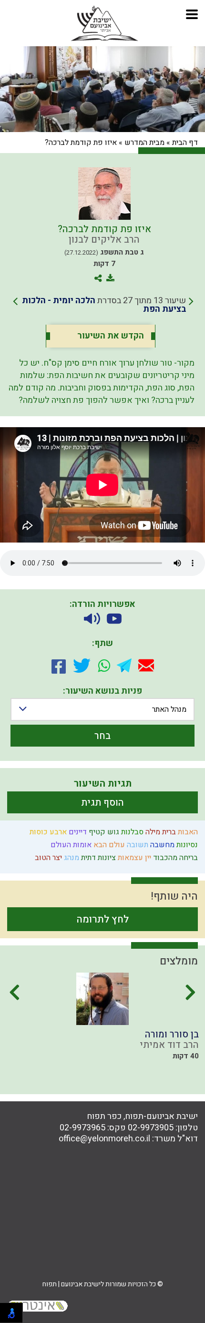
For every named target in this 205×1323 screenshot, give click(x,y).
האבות (187, 832)
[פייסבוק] (58, 665)
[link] (103, 305)
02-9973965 (82, 1127)
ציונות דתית (97, 857)
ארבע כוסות (47, 832)
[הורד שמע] (92, 619)
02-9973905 (151, 1127)
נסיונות (186, 845)
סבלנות (131, 832)
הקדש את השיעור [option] (110, 336)
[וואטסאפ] (104, 665)
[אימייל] (146, 665)
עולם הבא (108, 845)
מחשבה (161, 845)
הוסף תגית (102, 803)
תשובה (136, 845)
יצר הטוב (47, 857)
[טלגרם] (124, 665)
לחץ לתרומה (103, 919)
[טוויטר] (81, 665)
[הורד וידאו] (114, 619)
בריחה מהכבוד (174, 857)
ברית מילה (160, 832)
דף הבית (185, 142)
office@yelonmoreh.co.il (104, 1138)
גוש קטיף (103, 832)
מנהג (70, 857)
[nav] (192, 13)
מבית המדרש (144, 142)
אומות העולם (70, 845)
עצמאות (129, 857)
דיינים (77, 832)
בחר (102, 736)
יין (147, 857)
